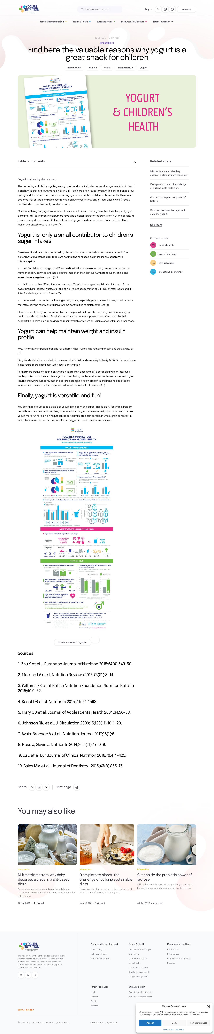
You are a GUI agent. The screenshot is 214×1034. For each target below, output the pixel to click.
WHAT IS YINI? (26, 1009)
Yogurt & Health (80, 21)
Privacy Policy (96, 1022)
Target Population (161, 21)
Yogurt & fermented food (52, 21)
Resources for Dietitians (132, 21)
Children (94, 996)
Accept (150, 1022)
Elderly (94, 1001)
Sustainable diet (104, 21)
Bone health (134, 963)
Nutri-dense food (99, 954)
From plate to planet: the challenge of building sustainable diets (168, 186)
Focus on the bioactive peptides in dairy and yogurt (168, 212)
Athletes (94, 1005)
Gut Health (134, 954)
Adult (93, 992)
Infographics (107, 43)
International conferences (179, 958)
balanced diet (74, 67)
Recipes (171, 963)
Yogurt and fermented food (104, 943)
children (93, 67)
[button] (208, 1006)
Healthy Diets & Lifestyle (140, 949)
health (107, 67)
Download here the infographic (73, 642)
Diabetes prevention (138, 967)
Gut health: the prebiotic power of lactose (168, 199)
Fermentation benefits (100, 958)
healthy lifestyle (125, 67)
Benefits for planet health (140, 992)
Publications (172, 949)
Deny (174, 1022)
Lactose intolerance (138, 958)
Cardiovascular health (139, 972)
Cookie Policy (168, 1029)
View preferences (198, 1022)
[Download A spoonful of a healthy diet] (95, 640)
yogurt (143, 67)
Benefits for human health (141, 996)
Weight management (138, 976)
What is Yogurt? (98, 949)
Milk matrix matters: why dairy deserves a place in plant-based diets (169, 173)
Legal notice (179, 1029)
